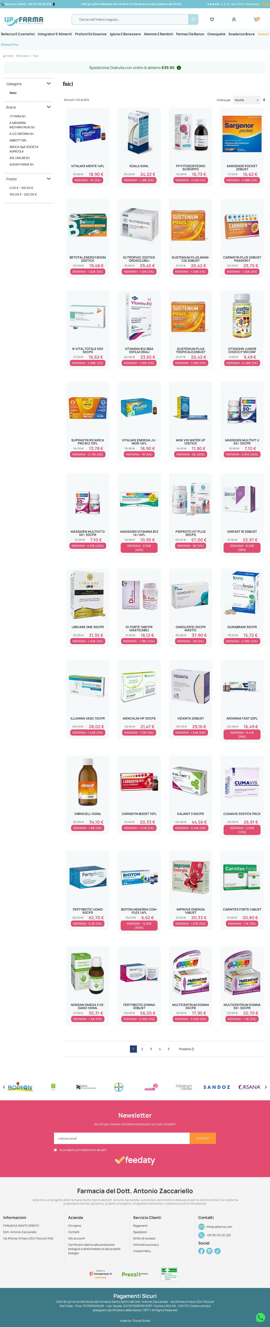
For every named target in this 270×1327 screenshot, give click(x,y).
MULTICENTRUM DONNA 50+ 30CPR (242, 1006)
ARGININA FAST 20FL (242, 718)
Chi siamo (74, 1226)
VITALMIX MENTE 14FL (87, 166)
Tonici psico (23, 56)
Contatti (73, 1232)
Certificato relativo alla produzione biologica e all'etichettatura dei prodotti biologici (94, 1249)
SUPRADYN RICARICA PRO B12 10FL (87, 442)
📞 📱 (28, 4)
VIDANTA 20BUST (190, 718)
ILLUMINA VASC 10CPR (87, 718)
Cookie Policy (142, 1251)
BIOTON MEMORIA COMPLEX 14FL (139, 911)
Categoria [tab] (14, 83)
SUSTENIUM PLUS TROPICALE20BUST (190, 350)
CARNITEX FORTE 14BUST (242, 909)
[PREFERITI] (221, 19)
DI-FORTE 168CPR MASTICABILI (139, 628)
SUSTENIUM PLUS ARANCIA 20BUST (191, 259)
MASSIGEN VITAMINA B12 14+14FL (139, 533)
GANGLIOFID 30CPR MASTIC (191, 628)
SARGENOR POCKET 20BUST (242, 167)
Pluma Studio (141, 1321)
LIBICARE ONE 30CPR (88, 627)
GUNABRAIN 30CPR (242, 627)
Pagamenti (140, 1226)
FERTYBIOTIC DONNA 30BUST (139, 1006)
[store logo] (36, 19)
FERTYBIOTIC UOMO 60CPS (88, 911)
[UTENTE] (243, 19)
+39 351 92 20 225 (218, 1235)
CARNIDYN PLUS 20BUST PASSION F (242, 259)
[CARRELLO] (256, 19)
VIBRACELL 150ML (87, 813)
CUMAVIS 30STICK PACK (242, 813)
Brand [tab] (11, 107)
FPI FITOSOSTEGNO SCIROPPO (190, 167)
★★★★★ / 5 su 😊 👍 (238, 4)
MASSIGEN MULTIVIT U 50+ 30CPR (242, 442)
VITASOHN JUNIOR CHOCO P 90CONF (242, 350)
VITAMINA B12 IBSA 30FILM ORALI (139, 350)
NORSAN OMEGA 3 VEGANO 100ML (88, 1006)
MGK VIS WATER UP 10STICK (190, 442)
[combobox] (135, 19)
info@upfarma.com (219, 1227)
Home (9, 56)
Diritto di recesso (144, 1238)
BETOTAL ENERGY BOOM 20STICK (88, 259)
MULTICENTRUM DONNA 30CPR (190, 1006)
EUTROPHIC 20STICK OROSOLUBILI (139, 259)
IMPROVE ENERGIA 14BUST (191, 911)
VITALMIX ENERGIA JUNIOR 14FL (139, 442)
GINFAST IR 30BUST (242, 531)
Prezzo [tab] (11, 179)
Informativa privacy (146, 1245)
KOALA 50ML (139, 166)
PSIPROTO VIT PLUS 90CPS (191, 533)
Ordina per (224, 100)
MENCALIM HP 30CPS (139, 718)
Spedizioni (140, 1232)
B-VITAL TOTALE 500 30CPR (87, 350)
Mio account (76, 1238)
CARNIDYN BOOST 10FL (139, 813)
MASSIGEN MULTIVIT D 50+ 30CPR (88, 533)
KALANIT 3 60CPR (190, 813)
